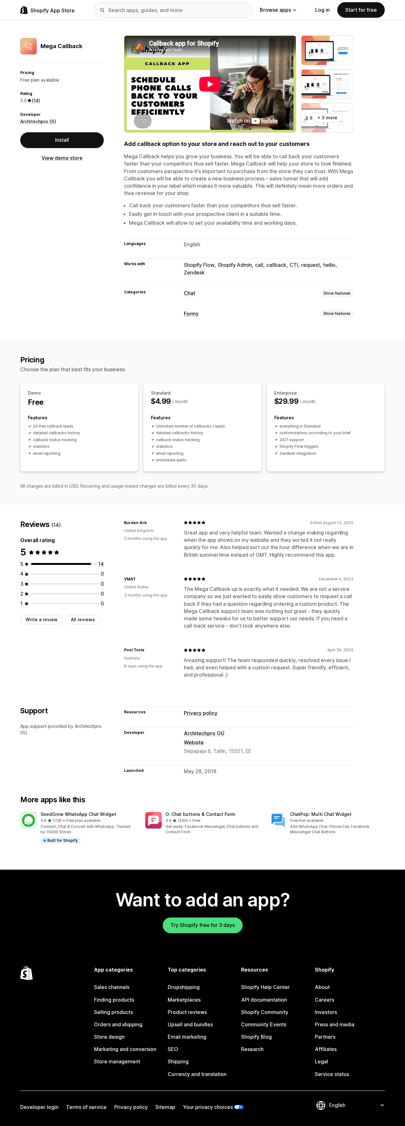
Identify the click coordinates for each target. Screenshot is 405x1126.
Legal (321, 1061)
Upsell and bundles (190, 1024)
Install (62, 140)
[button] (77, 828)
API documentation (264, 1000)
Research (252, 1049)
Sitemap (165, 1107)
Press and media (334, 1024)
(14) (36, 100)
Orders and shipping (118, 1024)
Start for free (361, 10)
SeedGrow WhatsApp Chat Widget (78, 814)
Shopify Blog (256, 1037)
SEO (173, 1049)
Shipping (178, 1061)
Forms (191, 313)
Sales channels (111, 987)
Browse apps (275, 10)
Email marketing (187, 1037)
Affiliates (326, 1049)
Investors (326, 1012)
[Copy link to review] (150, 522)
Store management (117, 1061)
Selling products (113, 1012)
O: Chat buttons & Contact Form (200, 814)
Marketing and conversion (125, 1049)
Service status (332, 1074)
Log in (322, 10)
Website (194, 742)
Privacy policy (200, 713)
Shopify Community (264, 1012)
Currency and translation (197, 1074)
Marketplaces (184, 1000)
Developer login (39, 1107)
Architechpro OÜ (38, 121)
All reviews (83, 619)
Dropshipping (184, 987)
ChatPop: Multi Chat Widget (321, 814)
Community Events (263, 1024)
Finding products (114, 1000)
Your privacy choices (208, 1107)
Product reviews (187, 1012)
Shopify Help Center (265, 987)
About (322, 987)
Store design (109, 1037)
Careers (324, 1000)
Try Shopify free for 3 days (203, 925)
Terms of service (86, 1107)
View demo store (62, 157)
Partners (325, 1037)
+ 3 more (327, 117)
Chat (189, 293)
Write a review (42, 619)
